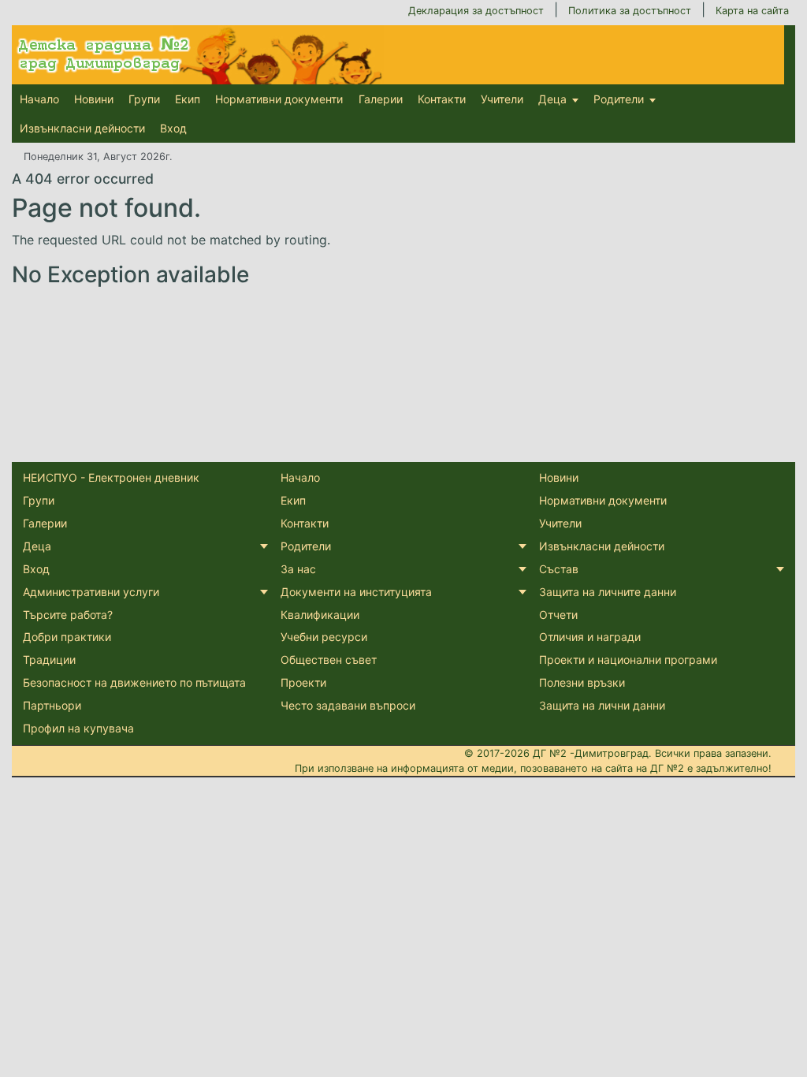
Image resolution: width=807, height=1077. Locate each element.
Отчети (558, 614)
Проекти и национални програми (628, 659)
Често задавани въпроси (348, 705)
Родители (618, 99)
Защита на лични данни (602, 705)
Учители (502, 99)
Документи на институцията (356, 591)
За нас (298, 569)
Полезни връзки (582, 682)
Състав (558, 569)
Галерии (381, 99)
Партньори (52, 705)
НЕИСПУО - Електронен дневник (111, 477)
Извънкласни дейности (82, 128)
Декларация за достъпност (476, 11)
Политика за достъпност (629, 11)
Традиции (49, 659)
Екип (187, 99)
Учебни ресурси (324, 636)
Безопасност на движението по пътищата (134, 682)
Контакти (442, 99)
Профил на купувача (78, 728)
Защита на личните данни (607, 591)
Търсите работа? (68, 614)
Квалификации (320, 614)
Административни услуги (91, 591)
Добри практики (67, 636)
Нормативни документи (279, 99)
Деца (552, 99)
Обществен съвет (329, 659)
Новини (93, 99)
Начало (39, 99)
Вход (173, 128)
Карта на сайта (752, 11)
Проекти (303, 682)
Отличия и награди (590, 636)
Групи (144, 99)
